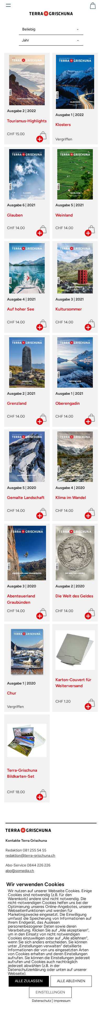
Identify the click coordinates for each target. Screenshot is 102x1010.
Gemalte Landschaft (25, 497)
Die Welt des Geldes (74, 595)
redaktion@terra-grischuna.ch (30, 855)
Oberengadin (67, 403)
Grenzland (16, 403)
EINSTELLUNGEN (50, 992)
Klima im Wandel (70, 497)
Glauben (15, 215)
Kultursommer (68, 309)
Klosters (63, 124)
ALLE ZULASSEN (29, 981)
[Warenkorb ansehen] (93, 5)
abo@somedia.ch (19, 871)
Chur (11, 693)
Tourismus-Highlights (27, 120)
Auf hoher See (20, 309)
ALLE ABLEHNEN (71, 981)
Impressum (62, 1001)
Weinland (64, 215)
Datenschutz (41, 1001)
